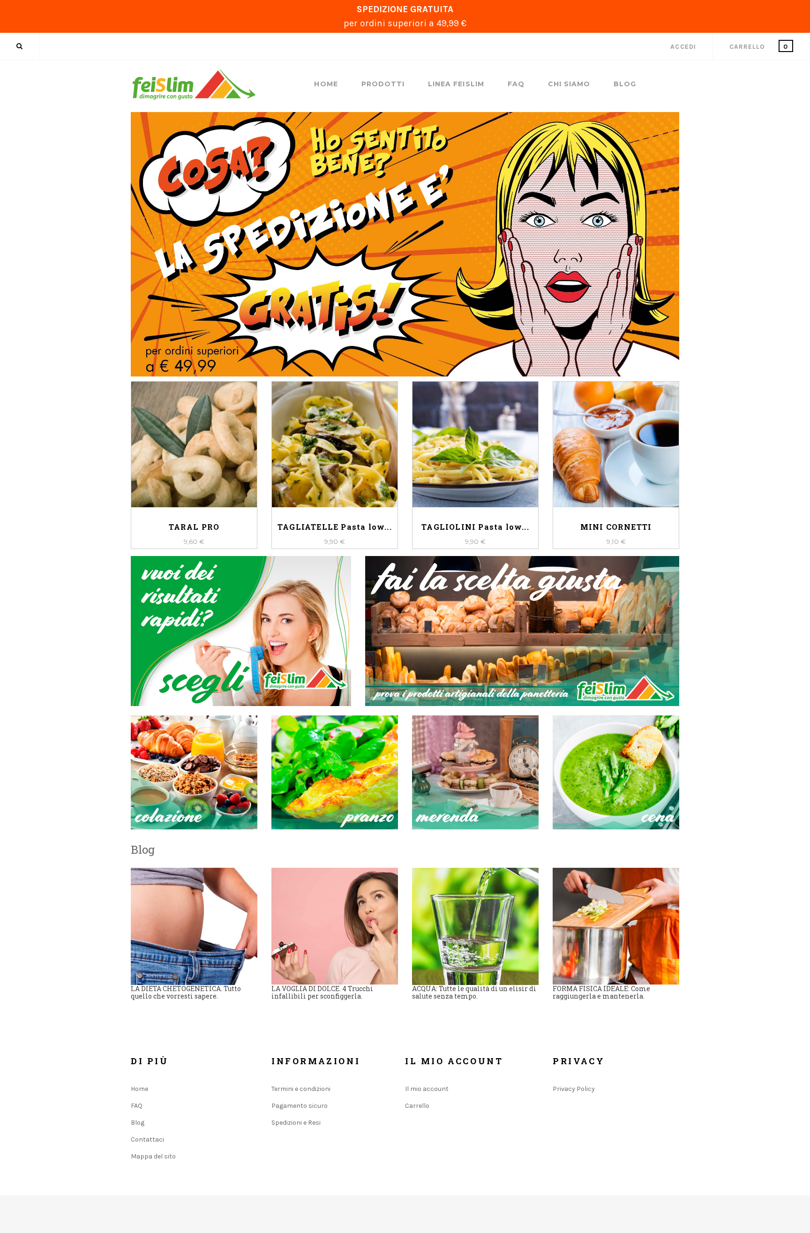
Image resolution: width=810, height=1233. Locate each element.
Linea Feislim (456, 84)
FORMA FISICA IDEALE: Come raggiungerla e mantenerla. (601, 992)
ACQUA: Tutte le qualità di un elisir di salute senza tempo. (474, 992)
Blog (625, 84)
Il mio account (427, 1089)
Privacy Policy (574, 1089)
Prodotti (383, 84)
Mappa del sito (153, 1156)
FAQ (516, 84)
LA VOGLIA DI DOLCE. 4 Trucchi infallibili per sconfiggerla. (322, 992)
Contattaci (147, 1139)
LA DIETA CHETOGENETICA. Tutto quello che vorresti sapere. (186, 992)
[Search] (20, 46)
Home (326, 84)
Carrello (417, 1106)
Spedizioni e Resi (296, 1123)
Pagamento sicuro (299, 1106)
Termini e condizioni (300, 1089)
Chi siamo (569, 84)
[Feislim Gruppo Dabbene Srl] (194, 84)
